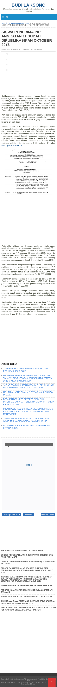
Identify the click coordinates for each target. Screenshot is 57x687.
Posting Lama (47, 514)
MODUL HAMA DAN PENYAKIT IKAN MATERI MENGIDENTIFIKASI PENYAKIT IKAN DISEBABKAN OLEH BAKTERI (28, 609)
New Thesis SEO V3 (8, 682)
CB (1, 686)
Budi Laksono (28, 5)
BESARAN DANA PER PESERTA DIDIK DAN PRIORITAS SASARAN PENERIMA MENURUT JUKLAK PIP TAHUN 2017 (28, 402)
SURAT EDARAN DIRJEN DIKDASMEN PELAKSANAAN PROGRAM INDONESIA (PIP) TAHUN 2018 (29, 386)
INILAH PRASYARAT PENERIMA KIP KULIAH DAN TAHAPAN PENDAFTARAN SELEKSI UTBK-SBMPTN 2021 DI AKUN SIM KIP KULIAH (27, 378)
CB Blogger (30, 682)
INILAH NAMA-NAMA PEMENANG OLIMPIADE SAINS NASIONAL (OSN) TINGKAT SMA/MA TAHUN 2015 (28, 602)
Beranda (28, 514)
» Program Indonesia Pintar (32, 49)
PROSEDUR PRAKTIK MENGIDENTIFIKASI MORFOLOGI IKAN (26, 586)
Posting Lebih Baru (11, 514)
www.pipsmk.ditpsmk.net (12, 145)
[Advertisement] (28, 74)
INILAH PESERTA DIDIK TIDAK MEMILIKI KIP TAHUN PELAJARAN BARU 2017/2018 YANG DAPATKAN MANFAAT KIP (28, 411)
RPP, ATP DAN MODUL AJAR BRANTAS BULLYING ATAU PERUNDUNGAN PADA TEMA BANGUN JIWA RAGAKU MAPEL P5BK (27, 570)
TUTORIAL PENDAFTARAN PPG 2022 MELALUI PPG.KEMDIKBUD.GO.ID (25, 369)
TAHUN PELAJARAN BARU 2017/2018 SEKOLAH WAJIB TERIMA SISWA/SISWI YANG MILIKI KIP (26, 419)
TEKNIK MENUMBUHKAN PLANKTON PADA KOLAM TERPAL (26, 597)
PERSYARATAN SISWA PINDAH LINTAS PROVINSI (22, 550)
